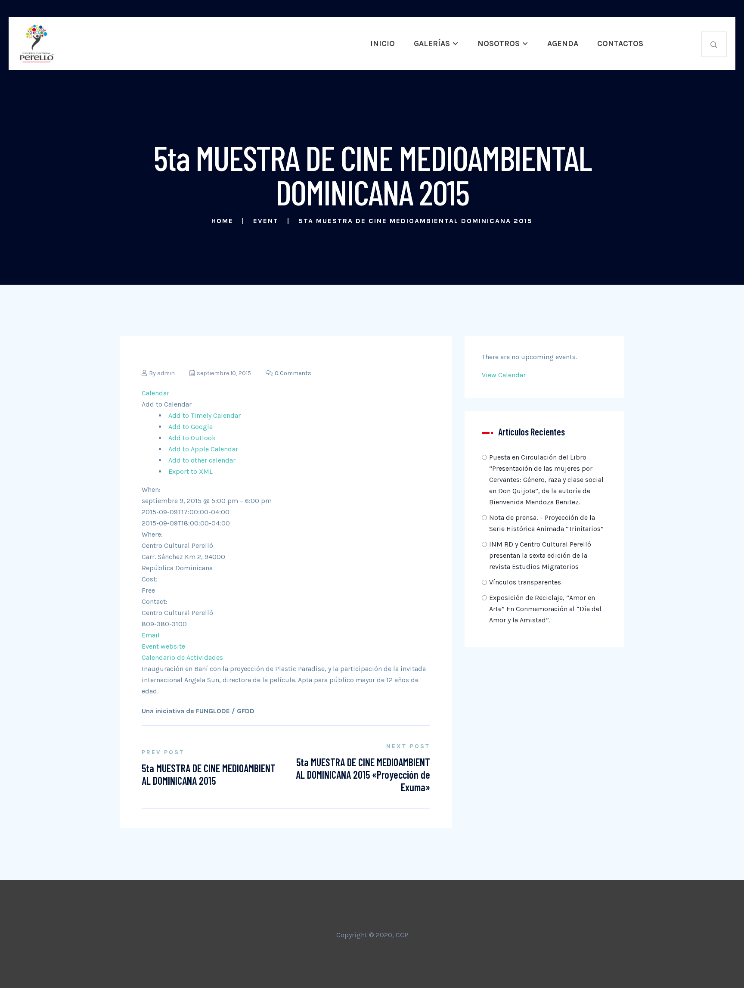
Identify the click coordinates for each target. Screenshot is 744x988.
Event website (163, 646)
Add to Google (190, 427)
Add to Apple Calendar (203, 449)
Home (222, 221)
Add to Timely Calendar (204, 415)
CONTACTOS (620, 43)
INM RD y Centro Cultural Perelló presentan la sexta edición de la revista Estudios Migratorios (540, 555)
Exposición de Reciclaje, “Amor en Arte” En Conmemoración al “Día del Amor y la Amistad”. (545, 608)
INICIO (382, 43)
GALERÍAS (432, 43)
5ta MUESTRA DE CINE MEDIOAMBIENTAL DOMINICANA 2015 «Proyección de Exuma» (363, 774)
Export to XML (190, 471)
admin (166, 373)
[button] (167, 404)
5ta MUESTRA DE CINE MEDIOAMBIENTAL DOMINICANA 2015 (209, 774)
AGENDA (562, 43)
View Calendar (504, 375)
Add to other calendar (202, 460)
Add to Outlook (192, 438)
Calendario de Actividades (182, 657)
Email (151, 635)
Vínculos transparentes (525, 582)
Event (266, 221)
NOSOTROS (498, 43)
